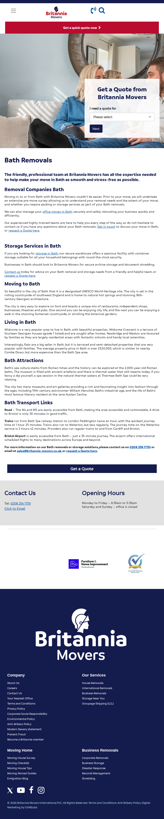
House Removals (92, 683)
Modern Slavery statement (24, 729)
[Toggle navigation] (13, 11)
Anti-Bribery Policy (19, 724)
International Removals (97, 688)
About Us (13, 683)
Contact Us (14, 693)
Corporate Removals (95, 758)
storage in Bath (47, 253)
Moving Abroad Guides (21, 773)
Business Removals (94, 693)
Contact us (12, 271)
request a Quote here (24, 230)
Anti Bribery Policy (129, 802)
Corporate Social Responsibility (27, 713)
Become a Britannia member (25, 739)
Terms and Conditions (21, 703)
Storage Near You (93, 698)
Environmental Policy (21, 719)
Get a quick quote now (80, 27)
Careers (12, 688)
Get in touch (106, 226)
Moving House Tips (19, 768)
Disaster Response (93, 768)
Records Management (96, 773)
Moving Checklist (18, 763)
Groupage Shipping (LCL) (98, 703)
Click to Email (14, 508)
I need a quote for (103, 108)
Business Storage (93, 763)
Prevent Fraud (16, 734)
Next (96, 128)
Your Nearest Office (20, 698)
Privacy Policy (16, 708)
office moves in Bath (57, 211)
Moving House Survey (21, 758)
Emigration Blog (17, 778)
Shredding (88, 778)
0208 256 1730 (20, 503)
